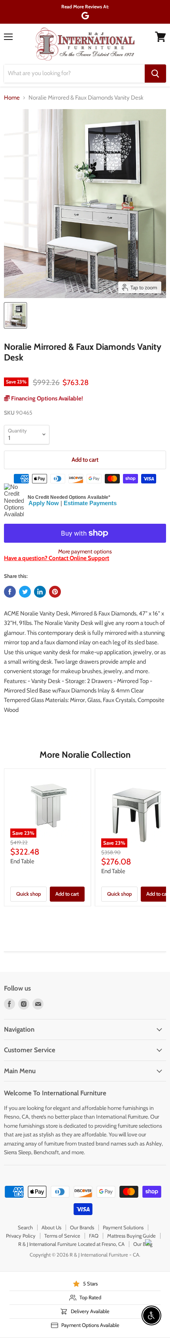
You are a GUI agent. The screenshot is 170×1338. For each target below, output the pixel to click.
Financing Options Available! (46, 398)
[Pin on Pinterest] (55, 592)
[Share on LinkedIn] (40, 592)
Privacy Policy (21, 1235)
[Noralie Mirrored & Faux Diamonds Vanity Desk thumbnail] (15, 315)
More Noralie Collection (85, 754)
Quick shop (28, 894)
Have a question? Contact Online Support (56, 558)
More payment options (85, 551)
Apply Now (43, 503)
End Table (22, 861)
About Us (51, 1227)
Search (25, 1227)
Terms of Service (62, 1235)
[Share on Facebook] (10, 592)
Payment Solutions (123, 1227)
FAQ (93, 1235)
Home (12, 97)
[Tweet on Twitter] (25, 592)
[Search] (155, 73)
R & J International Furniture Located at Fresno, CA (71, 1244)
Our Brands (82, 1227)
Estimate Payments (90, 503)
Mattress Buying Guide (131, 1235)
